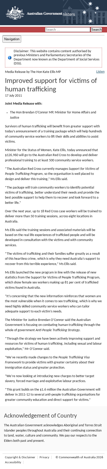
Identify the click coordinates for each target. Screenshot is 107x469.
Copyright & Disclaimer (20, 457)
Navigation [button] (11, 39)
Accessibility (13, 462)
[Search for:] (68, 29)
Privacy (44, 457)
